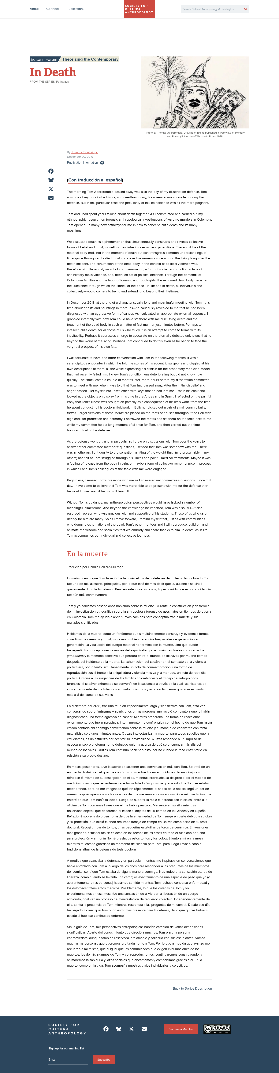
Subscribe (103, 1059)
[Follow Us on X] (131, 1029)
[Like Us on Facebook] (106, 1029)
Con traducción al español (95, 180)
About (34, 8)
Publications (75, 8)
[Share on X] (51, 189)
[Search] (245, 9)
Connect (52, 8)
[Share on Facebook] (51, 171)
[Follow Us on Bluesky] (118, 1029)
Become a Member (181, 1029)
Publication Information (82, 162)
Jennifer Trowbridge (84, 152)
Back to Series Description (192, 988)
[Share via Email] (51, 198)
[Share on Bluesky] (51, 180)
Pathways (62, 81)
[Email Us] (144, 1029)
